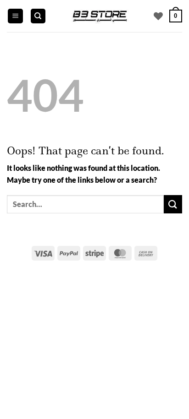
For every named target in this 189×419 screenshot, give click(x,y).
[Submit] (173, 204)
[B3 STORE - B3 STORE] (99, 16)
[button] (15, 16)
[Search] (38, 16)
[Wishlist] (158, 16)
